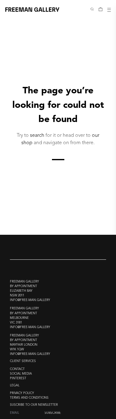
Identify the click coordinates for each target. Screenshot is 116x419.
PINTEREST (18, 378)
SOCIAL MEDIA (21, 374)
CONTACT (17, 369)
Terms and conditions (29, 398)
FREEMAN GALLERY (32, 9)
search (37, 135)
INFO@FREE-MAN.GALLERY (30, 300)
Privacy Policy (22, 393)
